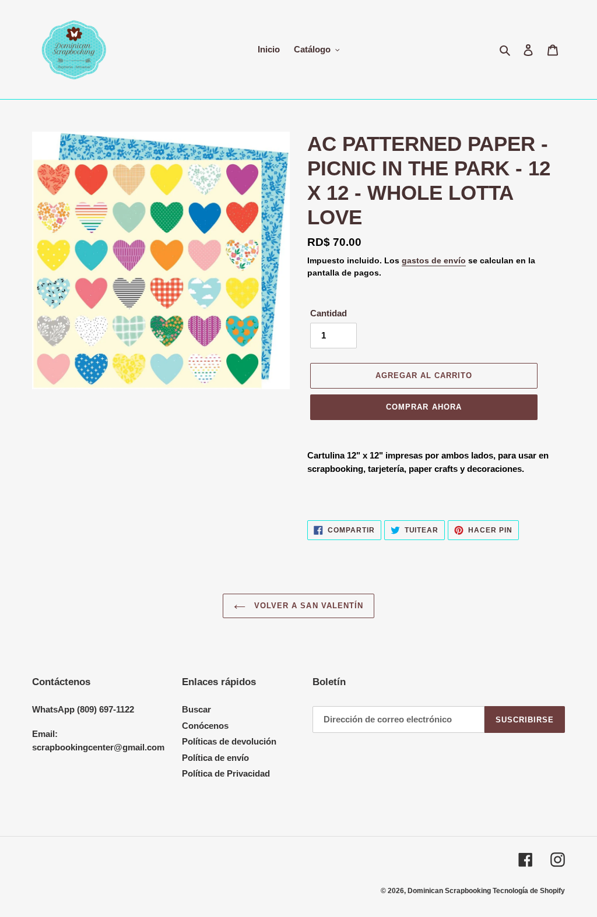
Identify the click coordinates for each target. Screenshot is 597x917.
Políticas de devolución (229, 741)
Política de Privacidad (226, 773)
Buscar (196, 709)
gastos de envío (434, 260)
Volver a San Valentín (307, 605)
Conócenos (205, 726)
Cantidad (328, 313)
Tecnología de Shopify (529, 891)
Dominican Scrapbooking (450, 891)
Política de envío (215, 758)
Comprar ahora (424, 407)
